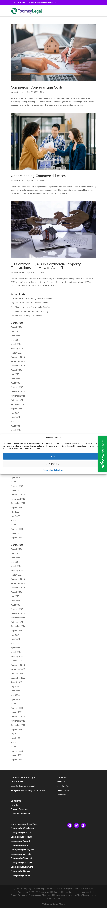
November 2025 (18, 362)
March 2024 (16, 430)
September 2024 (18, 405)
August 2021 (16, 538)
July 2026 (15, 331)
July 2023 (15, 687)
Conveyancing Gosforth (21, 841)
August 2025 (16, 370)
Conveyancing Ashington (21, 854)
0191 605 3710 (17, 782)
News (42, 92)
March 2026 (16, 344)
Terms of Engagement (20, 809)
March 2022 (16, 525)
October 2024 (17, 400)
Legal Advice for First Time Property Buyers (29, 303)
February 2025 (17, 387)
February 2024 (17, 657)
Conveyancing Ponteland (21, 837)
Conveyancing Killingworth (22, 867)
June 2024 (15, 417)
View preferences (54, 464)
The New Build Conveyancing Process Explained (31, 299)
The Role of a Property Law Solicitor (26, 316)
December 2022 (18, 495)
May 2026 (15, 340)
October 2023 (17, 674)
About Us (61, 782)
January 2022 (16, 534)
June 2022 (15, 516)
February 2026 (17, 349)
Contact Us (61, 795)
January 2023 (16, 491)
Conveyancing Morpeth (21, 833)
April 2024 (15, 426)
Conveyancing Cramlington (22, 828)
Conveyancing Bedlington (21, 863)
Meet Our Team (63, 786)
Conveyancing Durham (20, 871)
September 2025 (18, 366)
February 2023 (17, 486)
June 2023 (15, 691)
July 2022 (15, 512)
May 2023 (15, 695)
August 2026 (16, 327)
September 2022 (18, 503)
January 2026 (16, 353)
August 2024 (16, 409)
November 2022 (18, 499)
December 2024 (18, 392)
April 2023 (15, 478)
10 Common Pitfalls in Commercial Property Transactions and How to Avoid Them (45, 266)
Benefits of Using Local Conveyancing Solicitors (31, 307)
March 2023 (16, 482)
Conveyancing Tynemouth (22, 858)
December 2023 (18, 665)
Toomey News (63, 791)
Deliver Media (59, 904)
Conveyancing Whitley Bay (22, 850)
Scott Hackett (19, 92)
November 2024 (18, 396)
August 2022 (16, 508)
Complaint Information (20, 814)
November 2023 (18, 669)
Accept (53, 456)
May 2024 (15, 422)
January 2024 (16, 661)
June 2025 (15, 379)
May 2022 (15, 521)
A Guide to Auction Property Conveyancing (29, 312)
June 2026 (15, 336)
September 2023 (18, 678)
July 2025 (15, 374)
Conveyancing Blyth (19, 845)
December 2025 (18, 357)
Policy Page (58, 470)
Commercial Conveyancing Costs (37, 87)
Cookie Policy (48, 470)
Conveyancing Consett (20, 876)
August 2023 (16, 682)
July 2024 (15, 413)
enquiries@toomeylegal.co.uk (23, 786)
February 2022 (17, 529)
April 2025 (15, 383)
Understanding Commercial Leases (38, 176)
